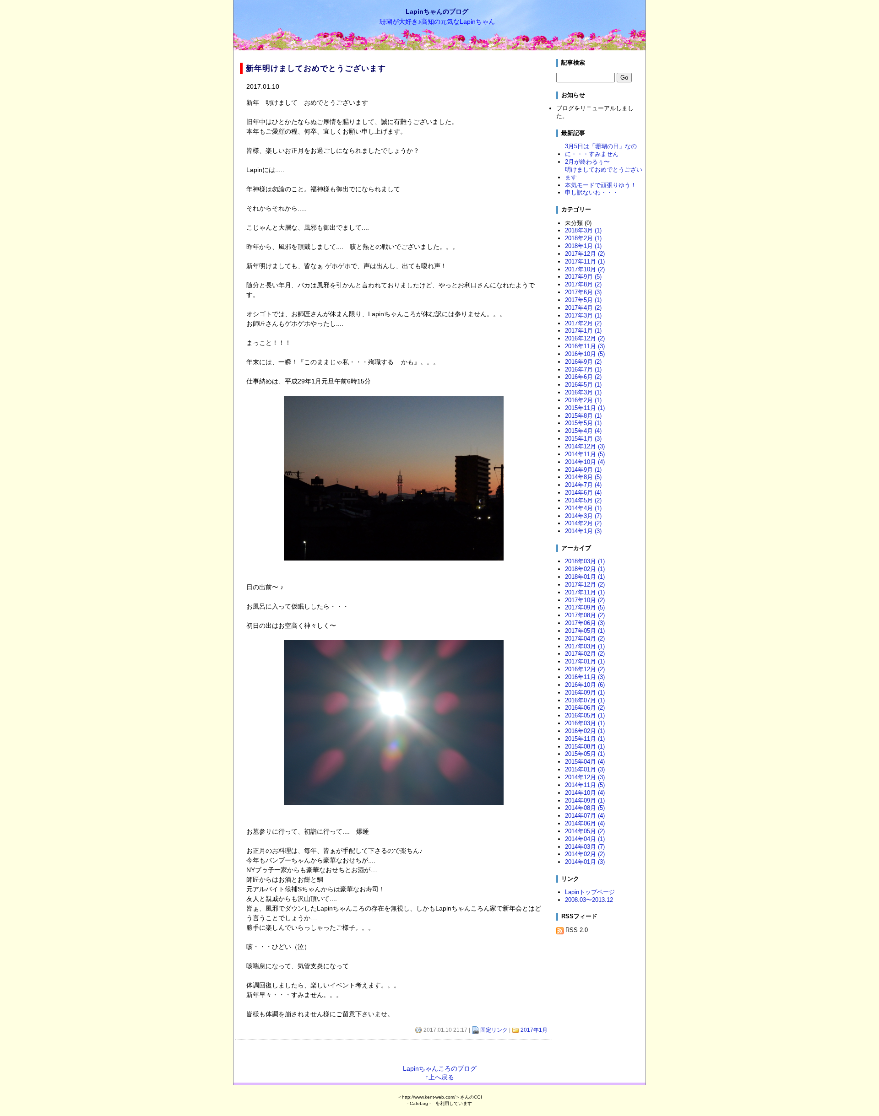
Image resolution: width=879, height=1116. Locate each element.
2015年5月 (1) (583, 423)
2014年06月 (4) (585, 823)
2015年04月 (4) (585, 761)
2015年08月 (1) (585, 746)
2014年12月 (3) (585, 446)
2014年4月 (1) (583, 508)
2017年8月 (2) (583, 284)
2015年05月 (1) (585, 753)
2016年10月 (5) (585, 353)
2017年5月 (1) (583, 300)
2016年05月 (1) (585, 715)
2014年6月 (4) (583, 492)
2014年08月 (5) (585, 807)
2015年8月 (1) (583, 415)
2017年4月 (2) (583, 307)
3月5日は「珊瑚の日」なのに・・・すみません (601, 150)
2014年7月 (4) (583, 484)
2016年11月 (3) (585, 346)
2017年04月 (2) (585, 638)
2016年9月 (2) (583, 361)
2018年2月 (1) (583, 238)
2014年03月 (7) (585, 846)
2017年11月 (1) (585, 261)
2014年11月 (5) (585, 454)
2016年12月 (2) (585, 338)
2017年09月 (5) (585, 607)
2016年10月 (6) (585, 684)
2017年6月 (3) (583, 292)
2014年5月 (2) (583, 500)
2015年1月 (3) (583, 438)
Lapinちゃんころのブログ (440, 1068)
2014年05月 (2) (585, 831)
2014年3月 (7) (583, 515)
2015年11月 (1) (585, 407)
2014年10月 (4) (585, 461)
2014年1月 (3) (583, 531)
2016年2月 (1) (583, 400)
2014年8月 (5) (583, 477)
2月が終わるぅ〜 (587, 161)
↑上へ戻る (439, 1077)
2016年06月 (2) (585, 707)
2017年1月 (534, 1030)
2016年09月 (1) (585, 692)
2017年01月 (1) (585, 661)
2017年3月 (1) (583, 315)
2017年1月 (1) (583, 330)
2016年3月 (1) (583, 392)
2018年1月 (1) (583, 246)
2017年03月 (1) (585, 646)
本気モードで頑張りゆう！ (600, 185)
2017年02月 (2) (585, 653)
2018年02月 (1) (585, 569)
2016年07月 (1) (585, 700)
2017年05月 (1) (585, 630)
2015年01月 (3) (585, 769)
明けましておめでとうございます (603, 173)
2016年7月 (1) (583, 369)
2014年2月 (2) (583, 523)
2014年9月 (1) (583, 469)
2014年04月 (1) (585, 839)
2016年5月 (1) (583, 384)
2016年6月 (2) (583, 376)
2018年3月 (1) (583, 230)
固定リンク (494, 1030)
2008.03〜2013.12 (589, 899)
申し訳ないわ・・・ (592, 192)
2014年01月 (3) (585, 861)
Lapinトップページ (590, 892)
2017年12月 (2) (585, 253)
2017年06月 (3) (585, 623)
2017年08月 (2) (585, 615)
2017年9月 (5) (583, 276)
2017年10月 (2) (585, 269)
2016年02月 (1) (585, 731)
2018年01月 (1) (585, 576)
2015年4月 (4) (583, 430)
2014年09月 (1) (585, 800)
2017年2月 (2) (583, 323)
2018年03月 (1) (585, 561)
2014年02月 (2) (585, 854)
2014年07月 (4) (585, 815)
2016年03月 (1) (585, 723)
